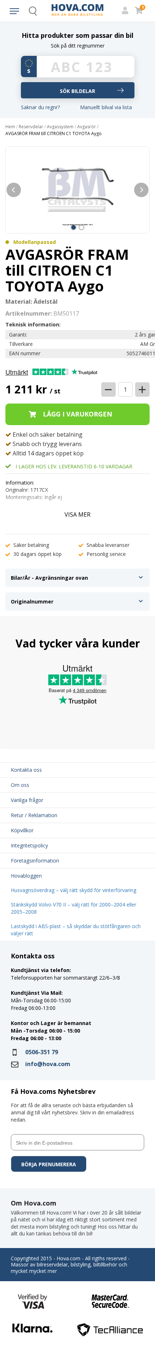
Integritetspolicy (29, 845)
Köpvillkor (22, 830)
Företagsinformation (35, 860)
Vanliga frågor (27, 800)
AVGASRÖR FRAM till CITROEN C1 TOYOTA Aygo (53, 134)
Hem (10, 127)
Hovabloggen (26, 875)
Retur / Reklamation (34, 815)
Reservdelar (31, 127)
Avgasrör (86, 127)
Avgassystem (60, 127)
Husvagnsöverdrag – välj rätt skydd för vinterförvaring (73, 890)
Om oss (20, 784)
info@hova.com (47, 1064)
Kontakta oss (26, 769)
